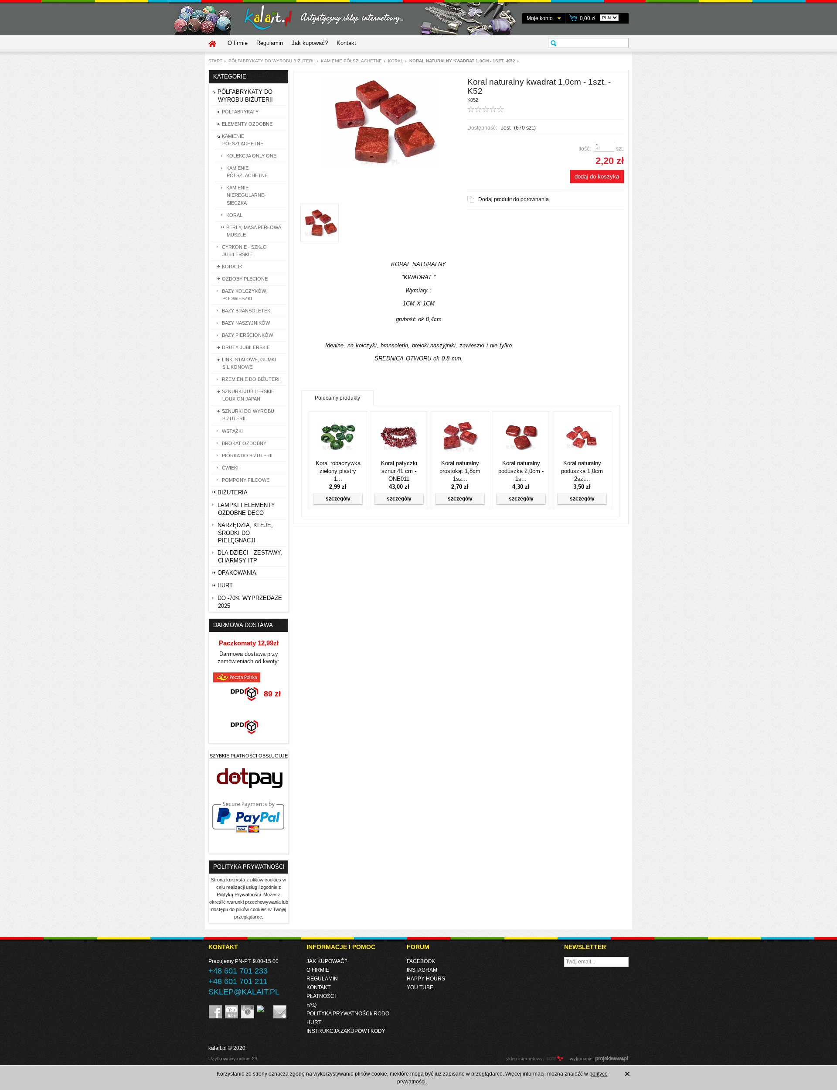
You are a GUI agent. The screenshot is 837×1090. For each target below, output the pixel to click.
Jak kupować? (310, 43)
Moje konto (540, 18)
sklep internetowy (524, 1058)
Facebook (421, 961)
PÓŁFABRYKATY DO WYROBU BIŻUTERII (271, 60)
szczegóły (338, 499)
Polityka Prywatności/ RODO (347, 1014)
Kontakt (346, 43)
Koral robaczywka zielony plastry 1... (338, 471)
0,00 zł (587, 18)
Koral (395, 60)
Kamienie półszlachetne (351, 60)
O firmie (238, 43)
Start (215, 60)
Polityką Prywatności (239, 894)
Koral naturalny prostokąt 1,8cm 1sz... (459, 471)
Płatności (321, 996)
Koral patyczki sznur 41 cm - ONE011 (399, 471)
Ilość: (584, 149)
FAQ (311, 1005)
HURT (313, 1022)
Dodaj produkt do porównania (513, 199)
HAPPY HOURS (426, 979)
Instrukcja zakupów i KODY (345, 1031)
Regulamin (269, 43)
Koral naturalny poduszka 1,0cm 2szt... (582, 471)
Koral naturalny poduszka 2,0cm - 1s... (521, 471)
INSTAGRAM (422, 970)
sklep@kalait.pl (243, 991)
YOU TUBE (420, 987)
